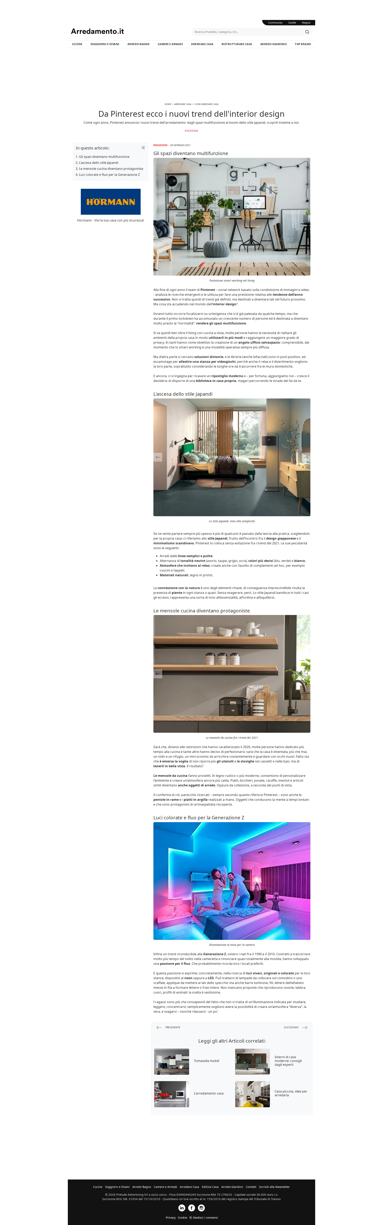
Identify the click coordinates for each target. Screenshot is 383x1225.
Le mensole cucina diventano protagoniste (111, 168)
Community (275, 22)
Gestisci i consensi (205, 1217)
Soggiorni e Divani (105, 44)
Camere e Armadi (170, 44)
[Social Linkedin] (181, 1207)
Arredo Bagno (138, 44)
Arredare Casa (202, 44)
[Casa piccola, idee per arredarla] (252, 1094)
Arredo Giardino (273, 44)
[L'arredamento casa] (171, 1094)
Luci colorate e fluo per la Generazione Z (109, 174)
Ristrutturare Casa (237, 44)
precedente (172, 1027)
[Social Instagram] (201, 1207)
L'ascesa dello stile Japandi (98, 162)
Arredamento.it (131, 31)
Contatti (251, 1187)
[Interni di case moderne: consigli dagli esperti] (252, 1062)
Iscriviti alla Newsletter (274, 1187)
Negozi (306, 22)
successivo (291, 1027)
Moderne (192, 130)
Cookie (182, 1217)
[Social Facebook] (191, 1207)
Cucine (77, 44)
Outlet (292, 22)
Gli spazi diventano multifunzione (104, 156)
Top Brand (303, 44)
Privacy (171, 1217)
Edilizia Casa (210, 1187)
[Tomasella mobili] (171, 1062)
